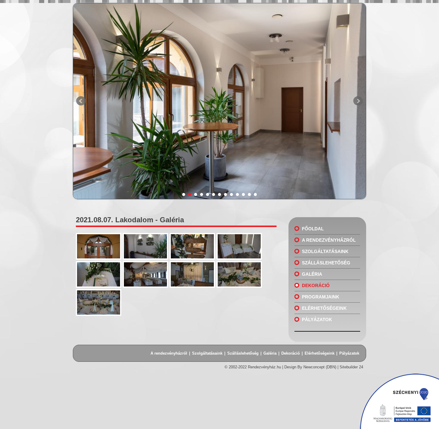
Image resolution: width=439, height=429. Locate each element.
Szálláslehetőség (326, 262)
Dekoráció (316, 285)
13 (255, 194)
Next (358, 101)
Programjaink (320, 296)
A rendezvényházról (329, 240)
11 (243, 194)
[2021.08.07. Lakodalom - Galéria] (99, 260)
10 (237, 194)
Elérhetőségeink (324, 308)
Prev (81, 101)
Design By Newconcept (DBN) (310, 367)
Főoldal (313, 228)
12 (249, 194)
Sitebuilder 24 (351, 367)
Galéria (312, 274)
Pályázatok (317, 319)
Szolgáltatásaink (325, 251)
